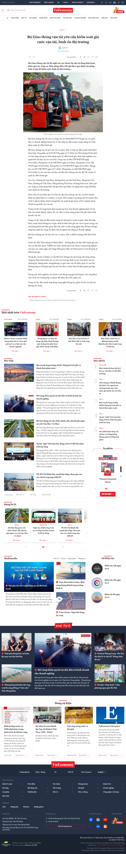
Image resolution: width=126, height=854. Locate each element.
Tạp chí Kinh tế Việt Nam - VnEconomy (110, 845)
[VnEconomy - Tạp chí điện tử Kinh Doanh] (63, 764)
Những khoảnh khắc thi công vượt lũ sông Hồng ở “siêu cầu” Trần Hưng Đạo (16, 688)
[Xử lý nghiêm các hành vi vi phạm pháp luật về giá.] (63, 73)
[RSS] (105, 826)
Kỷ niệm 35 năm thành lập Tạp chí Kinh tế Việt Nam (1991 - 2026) (46, 729)
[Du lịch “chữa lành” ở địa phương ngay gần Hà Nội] (109, 673)
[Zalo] (110, 2)
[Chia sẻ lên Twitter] (84, 57)
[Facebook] (101, 2)
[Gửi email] (88, 57)
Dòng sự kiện (63, 703)
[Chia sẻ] (96, 57)
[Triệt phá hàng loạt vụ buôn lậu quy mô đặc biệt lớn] (16, 642)
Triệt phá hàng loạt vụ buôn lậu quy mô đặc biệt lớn (15, 655)
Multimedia (10, 558)
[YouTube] (114, 2)
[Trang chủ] (7, 18)
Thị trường (67, 18)
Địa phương (43, 525)
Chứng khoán (35, 2)
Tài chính (33, 18)
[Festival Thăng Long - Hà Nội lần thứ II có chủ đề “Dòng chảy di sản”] (109, 642)
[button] (63, 546)
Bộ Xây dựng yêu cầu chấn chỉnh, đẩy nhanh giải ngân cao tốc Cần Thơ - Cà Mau (60, 422)
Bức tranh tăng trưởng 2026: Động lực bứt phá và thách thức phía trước (58, 366)
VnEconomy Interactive (109, 726)
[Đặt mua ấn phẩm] (118, 10)
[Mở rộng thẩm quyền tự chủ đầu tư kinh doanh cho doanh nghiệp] (63, 650)
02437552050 (53, 821)
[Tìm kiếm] (8, 10)
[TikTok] (118, 2)
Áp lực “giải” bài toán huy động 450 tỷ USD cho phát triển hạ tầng (60, 445)
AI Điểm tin (107, 558)
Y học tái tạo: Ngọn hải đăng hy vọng (70, 613)
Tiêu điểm (15, 18)
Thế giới (104, 18)
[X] (106, 2)
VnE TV (65, 2)
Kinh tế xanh (55, 18)
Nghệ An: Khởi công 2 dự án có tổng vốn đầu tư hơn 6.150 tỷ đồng (43, 530)
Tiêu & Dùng (49, 2)
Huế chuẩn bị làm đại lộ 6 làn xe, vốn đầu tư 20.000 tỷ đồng (110, 371)
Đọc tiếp (8, 361)
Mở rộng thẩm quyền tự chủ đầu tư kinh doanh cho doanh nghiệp (59, 397)
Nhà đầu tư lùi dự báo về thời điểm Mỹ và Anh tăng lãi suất (79, 341)
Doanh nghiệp (80, 18)
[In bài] (29, 57)
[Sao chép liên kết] (92, 57)
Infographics (72, 558)
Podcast (63, 558)
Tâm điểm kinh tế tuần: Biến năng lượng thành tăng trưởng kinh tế (70, 585)
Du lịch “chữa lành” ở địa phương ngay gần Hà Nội (107, 686)
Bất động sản (93, 18)
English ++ (91, 2)
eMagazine (81, 558)
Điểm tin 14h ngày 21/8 (113, 567)
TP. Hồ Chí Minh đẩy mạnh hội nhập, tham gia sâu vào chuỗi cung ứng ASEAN (59, 475)
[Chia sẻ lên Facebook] (80, 57)
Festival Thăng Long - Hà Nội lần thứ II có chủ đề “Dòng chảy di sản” (109, 657)
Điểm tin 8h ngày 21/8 (112, 596)
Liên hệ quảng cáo (65, 826)
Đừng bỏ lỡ (10, 504)
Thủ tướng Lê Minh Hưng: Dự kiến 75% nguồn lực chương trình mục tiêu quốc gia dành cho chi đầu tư (110, 388)
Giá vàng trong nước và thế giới (77, 727)
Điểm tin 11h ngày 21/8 (113, 581)
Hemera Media (35, 843)
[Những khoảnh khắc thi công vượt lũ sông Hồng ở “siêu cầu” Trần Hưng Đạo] (16, 673)
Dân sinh (113, 18)
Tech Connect (77, 2)
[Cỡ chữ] (33, 57)
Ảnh (4, 807)
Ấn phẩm (108, 448)
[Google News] (122, 2)
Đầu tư (24, 18)
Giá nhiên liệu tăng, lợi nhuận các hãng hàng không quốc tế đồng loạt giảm (109, 436)
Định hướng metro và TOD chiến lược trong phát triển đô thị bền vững (15, 729)
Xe (58, 2)
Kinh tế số (43, 18)
